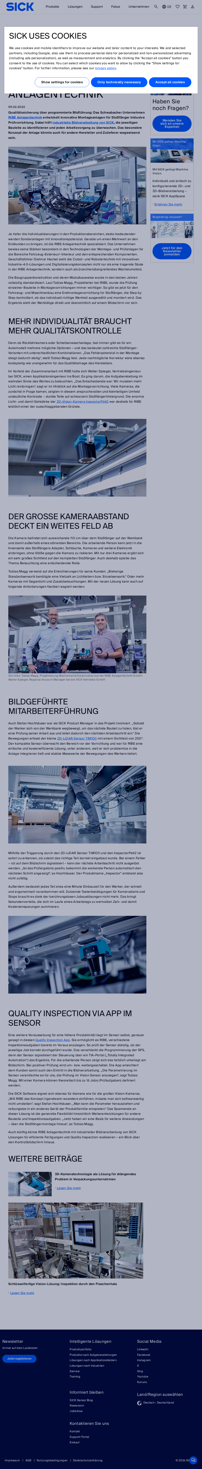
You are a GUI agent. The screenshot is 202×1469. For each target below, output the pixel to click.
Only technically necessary (119, 82)
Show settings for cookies (62, 82)
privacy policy (105, 68)
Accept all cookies (170, 82)
